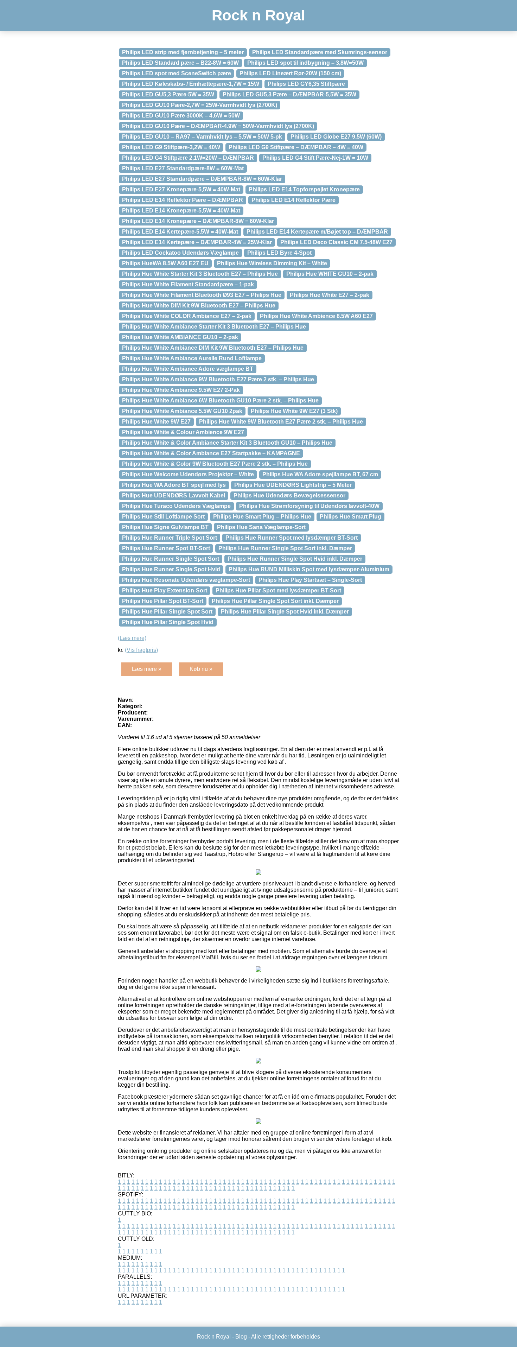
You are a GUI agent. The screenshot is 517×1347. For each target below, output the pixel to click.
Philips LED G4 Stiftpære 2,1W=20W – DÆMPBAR (188, 158)
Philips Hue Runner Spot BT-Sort (166, 548)
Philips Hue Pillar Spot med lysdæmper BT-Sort (278, 590)
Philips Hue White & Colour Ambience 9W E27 (183, 432)
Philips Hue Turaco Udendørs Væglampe (176, 506)
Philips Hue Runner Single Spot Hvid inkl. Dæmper (295, 559)
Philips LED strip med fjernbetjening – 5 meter (183, 52)
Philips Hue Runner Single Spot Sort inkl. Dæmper (285, 548)
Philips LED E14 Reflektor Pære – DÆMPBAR (182, 200)
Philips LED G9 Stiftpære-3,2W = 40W (171, 147)
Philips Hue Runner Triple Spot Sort (169, 538)
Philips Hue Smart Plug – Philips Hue (262, 517)
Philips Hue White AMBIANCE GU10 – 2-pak (180, 337)
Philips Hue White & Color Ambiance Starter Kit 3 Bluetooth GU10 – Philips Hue (227, 443)
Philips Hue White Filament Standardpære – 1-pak (188, 284)
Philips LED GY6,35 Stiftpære (306, 84)
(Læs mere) (132, 638)
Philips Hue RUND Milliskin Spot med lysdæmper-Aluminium (309, 569)
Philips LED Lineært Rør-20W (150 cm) (290, 73)
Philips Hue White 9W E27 (156, 422)
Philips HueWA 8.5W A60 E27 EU (165, 263)
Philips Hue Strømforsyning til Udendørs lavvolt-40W (309, 506)
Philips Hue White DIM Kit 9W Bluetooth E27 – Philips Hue (198, 306)
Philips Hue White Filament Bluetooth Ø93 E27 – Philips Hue (201, 295)
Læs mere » (146, 669)
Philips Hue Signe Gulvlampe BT (165, 527)
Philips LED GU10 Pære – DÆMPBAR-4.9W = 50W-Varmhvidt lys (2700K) (218, 126)
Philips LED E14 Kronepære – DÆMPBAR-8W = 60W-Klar (198, 221)
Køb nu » (201, 669)
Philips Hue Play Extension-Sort (164, 590)
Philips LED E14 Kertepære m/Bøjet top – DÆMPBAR (317, 232)
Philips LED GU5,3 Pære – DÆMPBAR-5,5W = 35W (289, 94)
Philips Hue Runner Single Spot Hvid (171, 569)
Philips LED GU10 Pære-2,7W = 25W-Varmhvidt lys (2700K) (199, 105)
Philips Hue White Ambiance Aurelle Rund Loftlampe (192, 358)
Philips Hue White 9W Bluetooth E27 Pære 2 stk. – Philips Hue (281, 422)
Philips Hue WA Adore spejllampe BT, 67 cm (320, 474)
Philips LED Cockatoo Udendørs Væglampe (180, 253)
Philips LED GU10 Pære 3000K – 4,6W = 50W (181, 116)
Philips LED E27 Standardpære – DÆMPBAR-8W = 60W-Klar (202, 179)
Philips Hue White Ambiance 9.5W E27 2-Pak (181, 390)
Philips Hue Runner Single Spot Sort (170, 559)
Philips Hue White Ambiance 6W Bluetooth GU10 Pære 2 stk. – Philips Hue (220, 401)
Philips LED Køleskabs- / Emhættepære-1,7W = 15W (190, 84)
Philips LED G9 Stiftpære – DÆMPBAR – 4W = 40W (296, 147)
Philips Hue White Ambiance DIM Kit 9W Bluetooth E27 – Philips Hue (213, 348)
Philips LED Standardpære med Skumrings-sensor (319, 52)
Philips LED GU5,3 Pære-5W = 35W (168, 94)
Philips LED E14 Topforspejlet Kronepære (304, 189)
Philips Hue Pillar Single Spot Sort (167, 612)
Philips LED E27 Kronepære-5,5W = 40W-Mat (181, 189)
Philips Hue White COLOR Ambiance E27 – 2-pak (186, 316)
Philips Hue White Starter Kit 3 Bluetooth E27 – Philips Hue (200, 274)
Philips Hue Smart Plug (350, 517)
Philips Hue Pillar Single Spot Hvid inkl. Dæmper (285, 612)
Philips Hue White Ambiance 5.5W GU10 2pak (182, 411)
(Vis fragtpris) (141, 650)
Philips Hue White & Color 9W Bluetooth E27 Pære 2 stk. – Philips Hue (215, 464)
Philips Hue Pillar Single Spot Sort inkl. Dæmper (275, 601)
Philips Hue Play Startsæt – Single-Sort (310, 580)
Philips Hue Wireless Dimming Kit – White (272, 263)
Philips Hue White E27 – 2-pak (329, 295)
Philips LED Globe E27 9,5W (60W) (336, 137)
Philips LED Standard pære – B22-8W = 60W (180, 63)
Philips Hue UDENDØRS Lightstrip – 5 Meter (293, 485)
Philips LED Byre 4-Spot (279, 253)
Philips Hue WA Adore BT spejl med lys (174, 485)
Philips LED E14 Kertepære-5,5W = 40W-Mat (180, 232)
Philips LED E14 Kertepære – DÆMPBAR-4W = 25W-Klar (197, 242)
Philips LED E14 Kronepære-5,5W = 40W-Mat (181, 211)
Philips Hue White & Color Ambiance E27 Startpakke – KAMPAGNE (211, 453)
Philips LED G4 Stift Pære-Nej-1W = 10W (315, 158)
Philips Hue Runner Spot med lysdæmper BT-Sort (291, 538)
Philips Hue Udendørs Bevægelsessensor (289, 495)
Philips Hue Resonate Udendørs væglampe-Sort (186, 580)
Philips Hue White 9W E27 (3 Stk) (294, 411)
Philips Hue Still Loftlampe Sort (163, 517)
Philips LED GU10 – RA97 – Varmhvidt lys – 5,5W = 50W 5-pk (202, 137)
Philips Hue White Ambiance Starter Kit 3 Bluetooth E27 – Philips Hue (214, 327)
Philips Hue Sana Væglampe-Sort (261, 527)
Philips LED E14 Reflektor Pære (293, 200)
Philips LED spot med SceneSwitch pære (176, 73)
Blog (241, 1337)
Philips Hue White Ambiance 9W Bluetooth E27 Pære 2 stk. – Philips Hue (218, 379)
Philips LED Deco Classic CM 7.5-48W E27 (336, 242)
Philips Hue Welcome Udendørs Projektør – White (188, 474)
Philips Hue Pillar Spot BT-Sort (162, 601)
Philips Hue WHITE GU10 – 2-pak (330, 274)
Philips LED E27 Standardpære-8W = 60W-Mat (183, 168)
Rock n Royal (258, 15)
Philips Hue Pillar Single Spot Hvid (167, 622)
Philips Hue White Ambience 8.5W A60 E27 (316, 316)
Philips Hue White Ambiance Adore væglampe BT (187, 369)
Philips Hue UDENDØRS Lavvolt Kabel (173, 495)
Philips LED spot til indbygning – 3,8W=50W (305, 63)
